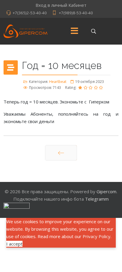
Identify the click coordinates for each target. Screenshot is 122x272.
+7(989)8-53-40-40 (76, 12)
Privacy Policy (96, 236)
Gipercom (106, 191)
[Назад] (61, 152)
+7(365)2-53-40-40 (29, 12)
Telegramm (97, 199)
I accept (14, 244)
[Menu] (74, 31)
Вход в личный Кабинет (61, 5)
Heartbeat (57, 81)
